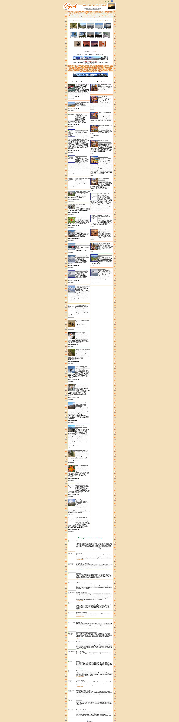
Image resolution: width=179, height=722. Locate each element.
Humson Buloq (79, 622)
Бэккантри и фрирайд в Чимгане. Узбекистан (81, 271)
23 (93, 51)
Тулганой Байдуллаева (84, 12)
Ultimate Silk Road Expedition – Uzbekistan (104, 141)
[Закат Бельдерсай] (86, 46)
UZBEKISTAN (80, 54)
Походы (90, 17)
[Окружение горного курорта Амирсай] (99, 27)
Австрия (91, 12)
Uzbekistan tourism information (96, 8)
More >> (92, 92)
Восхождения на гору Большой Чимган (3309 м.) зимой (82, 245)
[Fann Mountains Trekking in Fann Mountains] (90, 76)
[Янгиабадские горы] (82, 27)
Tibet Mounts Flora (81, 582)
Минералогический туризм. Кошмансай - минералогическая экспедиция (81, 404)
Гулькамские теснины (81, 385)
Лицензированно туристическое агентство (92, 9)
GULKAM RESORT (81, 709)
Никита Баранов (97, 13)
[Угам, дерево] (73, 27)
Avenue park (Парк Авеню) (83, 563)
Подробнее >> (71, 98)
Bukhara (97, 54)
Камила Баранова (105, 13)
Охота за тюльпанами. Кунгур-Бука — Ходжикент (82, 218)
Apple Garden (79, 603)
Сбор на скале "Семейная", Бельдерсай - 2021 (87, 15)
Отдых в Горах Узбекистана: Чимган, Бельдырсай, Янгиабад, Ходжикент (82, 501)
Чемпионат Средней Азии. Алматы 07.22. (101, 11)
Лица (99, 16)
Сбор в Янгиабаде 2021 (100, 14)
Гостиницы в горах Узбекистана (80, 231)
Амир (105, 12)
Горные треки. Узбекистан (82, 349)
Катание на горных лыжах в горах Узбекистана (82, 287)
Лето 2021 (109, 15)
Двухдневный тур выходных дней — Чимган (80, 206)
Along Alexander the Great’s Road (103, 179)
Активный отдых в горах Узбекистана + (82, 103)
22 (92, 51)
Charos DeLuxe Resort (81, 592)
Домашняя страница (87, 8)
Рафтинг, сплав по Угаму (82, 84)
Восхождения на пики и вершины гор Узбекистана (82, 367)
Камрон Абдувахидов (102, 15)
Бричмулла (79, 700)
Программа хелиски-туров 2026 (81, 156)
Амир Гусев (78, 14)
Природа (99, 17)
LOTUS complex (80, 651)
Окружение (85, 17)
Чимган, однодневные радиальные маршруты (81, 484)
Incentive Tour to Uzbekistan (102, 97)
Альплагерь (78, 114)
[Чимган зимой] (90, 27)
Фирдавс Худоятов (89, 13)
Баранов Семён (70, 11)
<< (87, 51)
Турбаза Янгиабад (80, 680)
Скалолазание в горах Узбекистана (81, 518)
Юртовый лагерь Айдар (82, 541)
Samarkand (92, 54)
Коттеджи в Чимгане (81, 612)
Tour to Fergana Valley (104, 243)
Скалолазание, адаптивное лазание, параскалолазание (85, 16)
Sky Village (79, 553)
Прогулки (94, 17)
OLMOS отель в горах (81, 641)
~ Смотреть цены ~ (71, 551)
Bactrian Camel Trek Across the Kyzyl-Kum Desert (104, 217)
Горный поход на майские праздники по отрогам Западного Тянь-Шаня (82, 193)
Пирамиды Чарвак (81, 670)
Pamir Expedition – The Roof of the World (104, 194)
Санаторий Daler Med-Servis (83, 690)
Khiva (102, 54)
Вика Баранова (84, 14)
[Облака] (107, 27)
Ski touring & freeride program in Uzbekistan (104, 270)
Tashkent (86, 54)
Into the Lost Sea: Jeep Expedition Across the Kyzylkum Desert (104, 231)
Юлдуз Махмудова (73, 13)
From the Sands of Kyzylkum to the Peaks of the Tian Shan (104, 158)
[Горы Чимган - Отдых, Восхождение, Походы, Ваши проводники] (90, 59)
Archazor (78, 573)
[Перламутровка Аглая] (102, 46)
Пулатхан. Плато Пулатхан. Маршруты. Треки (81, 427)
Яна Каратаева (91, 14)
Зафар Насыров (88, 11)
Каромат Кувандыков (98, 12)
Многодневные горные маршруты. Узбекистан (81, 451)
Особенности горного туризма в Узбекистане (81, 306)
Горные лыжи (70, 16)
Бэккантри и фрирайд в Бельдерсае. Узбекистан (82, 256)
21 (90, 51)
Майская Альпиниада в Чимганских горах (81, 466)
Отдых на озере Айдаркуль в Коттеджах (86, 632)
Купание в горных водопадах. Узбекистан (81, 333)
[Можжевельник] (77, 46)
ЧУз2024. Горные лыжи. (79, 11)
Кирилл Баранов (81, 13)
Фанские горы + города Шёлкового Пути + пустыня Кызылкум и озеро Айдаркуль (81, 131)
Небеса (78, 661)
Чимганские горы (104, 16)
